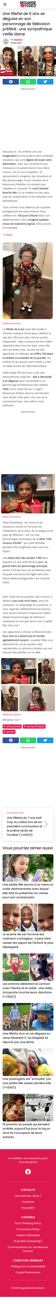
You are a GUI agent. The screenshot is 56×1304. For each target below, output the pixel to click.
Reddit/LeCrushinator (12, 323)
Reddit (9, 234)
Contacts (28, 1202)
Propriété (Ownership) (28, 1241)
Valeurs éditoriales (28, 1235)
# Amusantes (12, 726)
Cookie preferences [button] (28, 1272)
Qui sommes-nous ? (28, 1196)
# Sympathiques (34, 726)
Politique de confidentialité (28, 1266)
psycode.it (28, 1208)
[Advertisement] (28, 118)
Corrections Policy (28, 1229)
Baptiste (18, 39)
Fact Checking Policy (28, 1223)
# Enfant (9, 731)
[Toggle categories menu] (5, 4)
